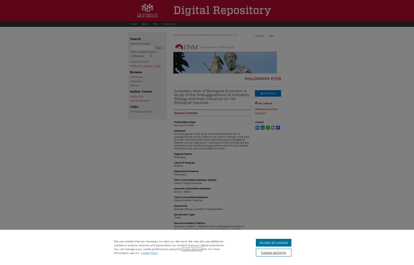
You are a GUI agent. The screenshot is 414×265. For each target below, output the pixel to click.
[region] (207, 247)
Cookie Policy (149, 253)
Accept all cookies (273, 243)
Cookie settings (192, 249)
